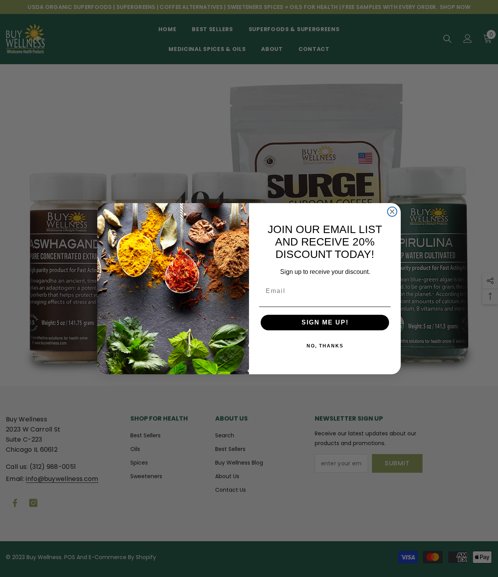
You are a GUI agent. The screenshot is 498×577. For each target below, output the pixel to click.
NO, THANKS (325, 346)
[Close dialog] (392, 211)
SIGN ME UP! (325, 322)
